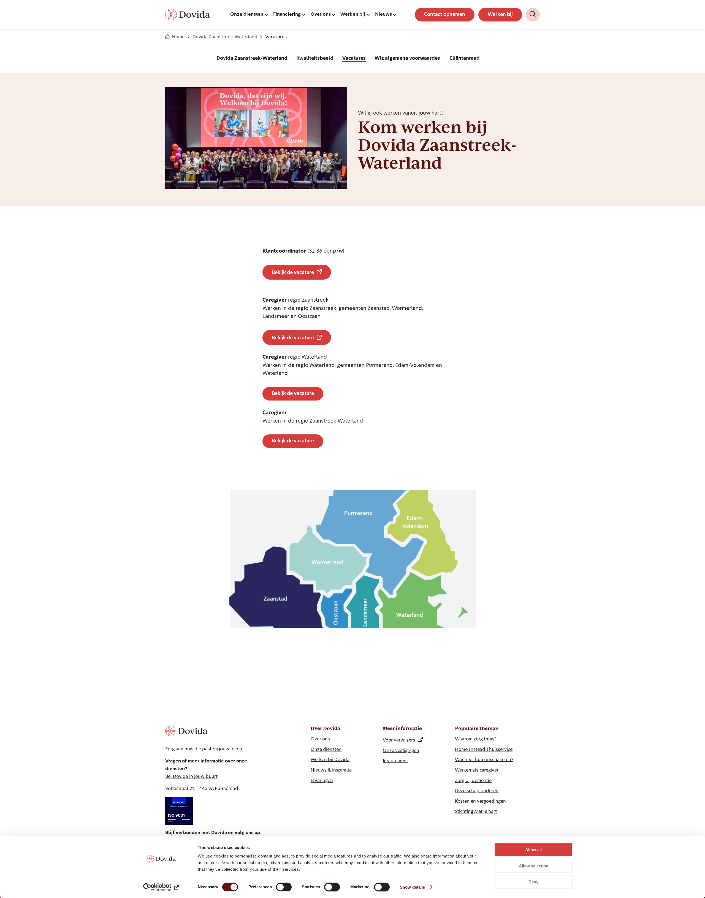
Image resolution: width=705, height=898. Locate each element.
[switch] (284, 887)
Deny (533, 882)
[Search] (533, 14)
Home (178, 37)
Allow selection (533, 866)
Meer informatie (402, 728)
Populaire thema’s (476, 728)
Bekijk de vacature (293, 273)
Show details (412, 887)
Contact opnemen (444, 14)
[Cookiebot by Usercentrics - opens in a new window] (161, 887)
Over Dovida (325, 728)
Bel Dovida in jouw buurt (191, 777)
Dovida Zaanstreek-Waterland (224, 37)
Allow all (533, 849)
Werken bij (500, 14)
